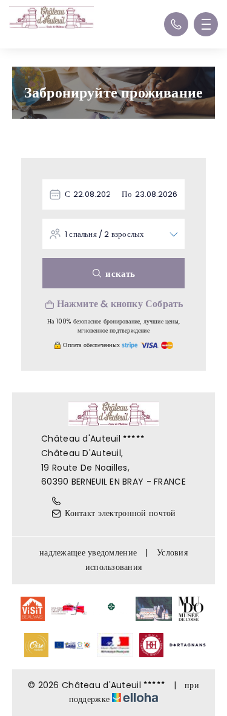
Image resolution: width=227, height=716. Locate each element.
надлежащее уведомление (88, 552)
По (126, 194)
